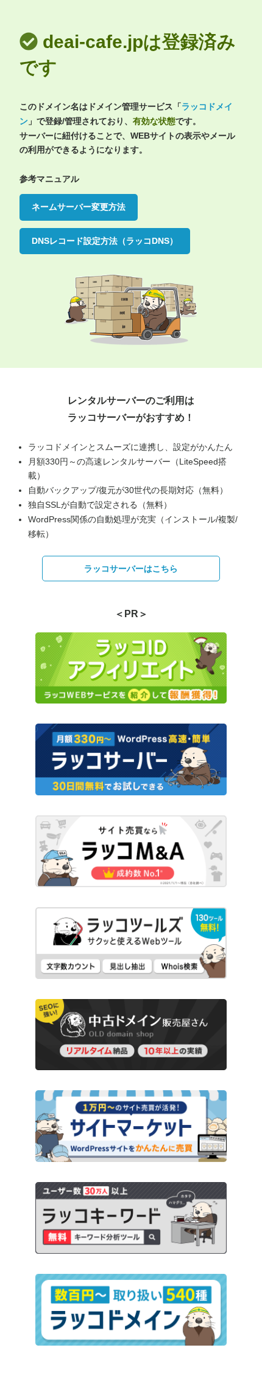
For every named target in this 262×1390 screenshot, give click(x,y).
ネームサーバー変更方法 (79, 207)
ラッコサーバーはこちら (131, 568)
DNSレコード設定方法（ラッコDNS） (105, 241)
